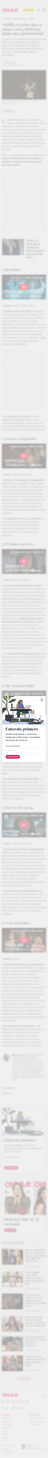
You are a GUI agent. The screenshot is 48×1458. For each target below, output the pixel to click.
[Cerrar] (42, 700)
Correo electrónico (13, 746)
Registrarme (12, 757)
